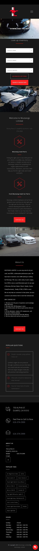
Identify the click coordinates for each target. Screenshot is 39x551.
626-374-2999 (19, 422)
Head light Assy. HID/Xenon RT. (16, 498)
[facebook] (8, 459)
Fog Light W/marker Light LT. (15, 494)
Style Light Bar (11, 510)
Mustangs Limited (24, 545)
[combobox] (19, 50)
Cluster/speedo (22, 486)
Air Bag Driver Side (12, 473)
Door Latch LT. (11, 478)
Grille (22, 473)
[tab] (19, 356)
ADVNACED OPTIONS (19, 76)
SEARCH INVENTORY (19, 82)
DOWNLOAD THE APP (19, 29)
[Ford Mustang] (19, 99)
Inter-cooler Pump (12, 502)
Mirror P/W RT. (11, 490)
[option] (19, 99)
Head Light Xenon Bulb (13, 506)
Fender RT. (22, 490)
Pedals (25, 506)
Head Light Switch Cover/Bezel (16, 482)
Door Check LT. (22, 478)
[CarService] (18, 11)
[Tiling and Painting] (19, 241)
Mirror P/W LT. (11, 486)
